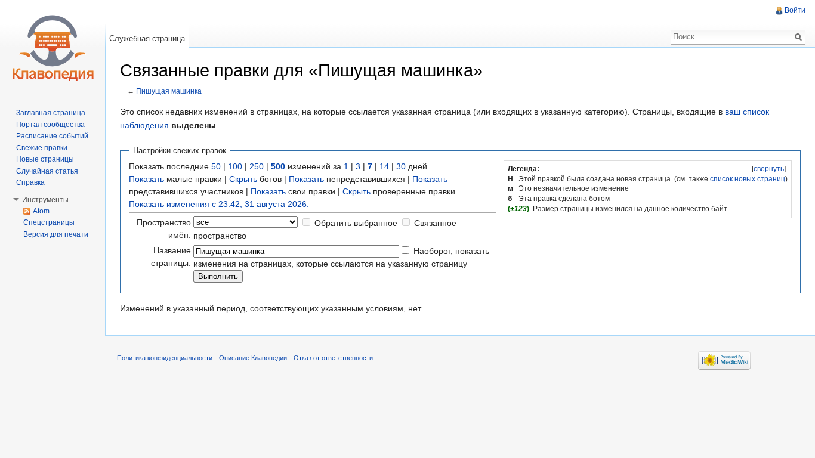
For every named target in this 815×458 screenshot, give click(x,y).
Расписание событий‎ (52, 136)
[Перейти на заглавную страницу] (52, 47)
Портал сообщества (50, 124)
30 (401, 166)
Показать (146, 179)
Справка (30, 182)
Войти (795, 10)
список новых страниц (747, 179)
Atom (41, 211)
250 (256, 166)
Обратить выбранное (355, 223)
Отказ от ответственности (333, 357)
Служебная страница (147, 38)
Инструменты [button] (45, 200)
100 (235, 166)
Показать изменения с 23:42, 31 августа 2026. (219, 204)
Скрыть (243, 179)
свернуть (769, 169)
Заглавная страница (50, 113)
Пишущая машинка (169, 91)
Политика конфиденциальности (164, 357)
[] (769, 169)
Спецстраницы (49, 222)
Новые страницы (45, 159)
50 (216, 166)
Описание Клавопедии (253, 357)
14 (384, 166)
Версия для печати (55, 234)
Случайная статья (47, 171)
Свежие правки (41, 148)
